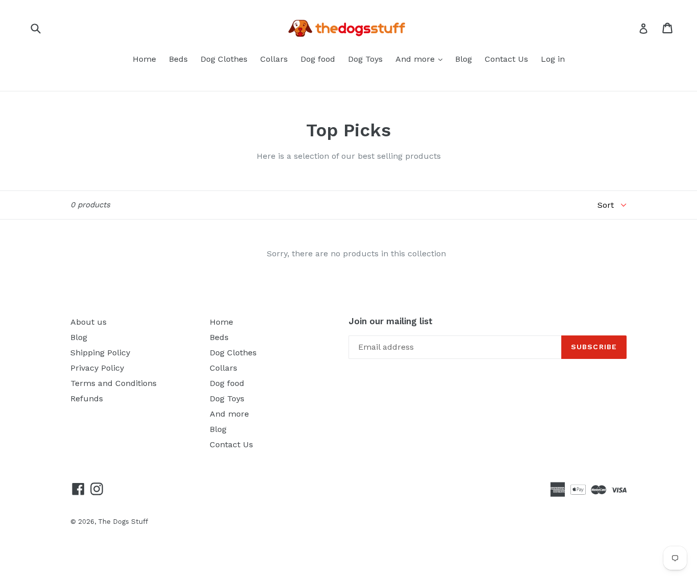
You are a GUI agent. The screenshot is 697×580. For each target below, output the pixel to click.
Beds (178, 59)
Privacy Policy (97, 368)
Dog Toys (365, 59)
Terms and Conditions (113, 383)
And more (416, 59)
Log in (553, 59)
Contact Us (506, 59)
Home (144, 59)
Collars (274, 59)
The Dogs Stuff (123, 521)
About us (88, 322)
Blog (463, 59)
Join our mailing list (390, 321)
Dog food (318, 59)
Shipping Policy (100, 352)
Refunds (86, 398)
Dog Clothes (224, 59)
